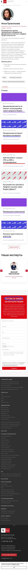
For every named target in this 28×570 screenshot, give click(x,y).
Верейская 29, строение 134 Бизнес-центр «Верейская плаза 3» (8, 538)
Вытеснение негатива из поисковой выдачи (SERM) (12, 387)
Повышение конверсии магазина (8, 511)
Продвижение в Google (6, 461)
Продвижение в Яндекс (6, 463)
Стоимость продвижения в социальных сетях (11, 476)
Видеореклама (4, 413)
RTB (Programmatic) (5, 409)
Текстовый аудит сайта (6, 468)
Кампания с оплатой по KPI (7, 495)
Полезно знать (4, 392)
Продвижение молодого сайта (7, 466)
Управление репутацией (6, 379)
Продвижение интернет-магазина (8, 465)
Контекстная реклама (5, 396)
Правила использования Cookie (8, 549)
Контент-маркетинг (5, 516)
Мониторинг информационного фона (9, 389)
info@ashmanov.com (6, 558)
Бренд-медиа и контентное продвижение (10, 455)
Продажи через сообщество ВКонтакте (9, 501)
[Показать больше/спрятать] (14, 525)
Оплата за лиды (4, 444)
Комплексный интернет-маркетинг (8, 457)
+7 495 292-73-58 (6, 541)
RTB (2, 488)
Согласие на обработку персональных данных (11, 550)
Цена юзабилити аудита (6, 428)
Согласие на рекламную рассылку (8, 547)
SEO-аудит (3, 438)
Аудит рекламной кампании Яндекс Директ (10, 493)
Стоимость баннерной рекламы (8, 417)
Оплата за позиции (5, 442)
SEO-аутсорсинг (4, 453)
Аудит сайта (4, 431)
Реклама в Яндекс (4, 402)
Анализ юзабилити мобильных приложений (10, 424)
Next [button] (27, 271)
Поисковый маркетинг (6, 436)
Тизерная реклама (5, 419)
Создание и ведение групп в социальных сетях (11, 474)
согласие (22, 362)
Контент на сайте (5, 518)
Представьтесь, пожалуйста (7, 320)
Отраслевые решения (5, 503)
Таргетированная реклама (7, 498)
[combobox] (4, 346)
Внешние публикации (5, 520)
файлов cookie (15, 564)
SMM (2, 471)
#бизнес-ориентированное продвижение (13, 81)
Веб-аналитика (4, 478)
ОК (14, 567)
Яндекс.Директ (4, 484)
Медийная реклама (5, 405)
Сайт (3, 332)
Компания (4, 326)
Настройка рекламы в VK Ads (7, 490)
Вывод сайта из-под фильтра (7, 449)
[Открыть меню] (26, 1)
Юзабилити (3, 508)
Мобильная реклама (5, 415)
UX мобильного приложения (7, 513)
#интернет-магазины (15, 77)
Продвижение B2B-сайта (6, 459)
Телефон (4, 343)
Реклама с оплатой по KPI (6, 486)
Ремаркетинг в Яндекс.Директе (8, 491)
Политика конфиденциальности (8, 545)
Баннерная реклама (5, 411)
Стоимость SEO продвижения (7, 451)
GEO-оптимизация (5, 447)
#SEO (4, 77)
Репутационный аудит (6, 385)
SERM (2, 398)
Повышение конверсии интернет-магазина (10, 422)
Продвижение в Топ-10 (6, 445)
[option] (14, 271)
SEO (2, 394)
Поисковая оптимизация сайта (8, 434)
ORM (2, 400)
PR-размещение (4, 407)
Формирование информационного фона (10, 382)
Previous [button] (1, 271)
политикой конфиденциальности (10, 365)
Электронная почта (6, 338)
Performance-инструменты (7, 505)
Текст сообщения (5, 349)
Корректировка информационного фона (10, 383)
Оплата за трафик (5, 440)
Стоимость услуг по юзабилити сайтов (9, 426)
